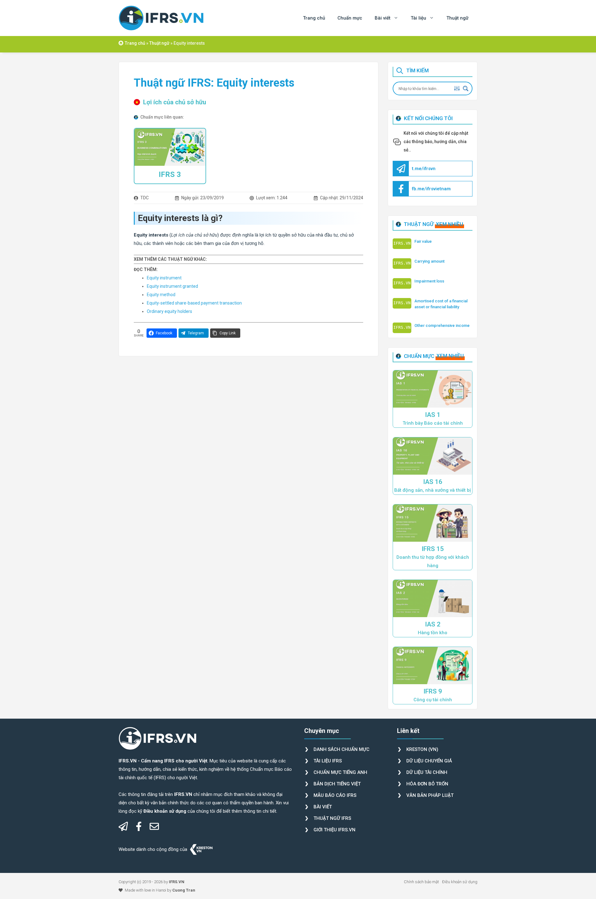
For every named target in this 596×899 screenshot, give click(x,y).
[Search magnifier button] (465, 88)
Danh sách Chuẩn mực (341, 749)
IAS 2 (432, 624)
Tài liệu (418, 18)
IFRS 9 (432, 691)
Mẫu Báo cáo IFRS (335, 795)
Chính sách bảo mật (421, 881)
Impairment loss (429, 281)
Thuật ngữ (457, 18)
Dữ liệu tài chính (426, 772)
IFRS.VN (176, 881)
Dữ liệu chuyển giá (429, 761)
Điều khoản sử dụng (459, 881)
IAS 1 (432, 414)
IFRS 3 (170, 174)
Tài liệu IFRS (328, 761)
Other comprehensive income (442, 325)
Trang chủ (314, 18)
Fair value (423, 241)
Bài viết (383, 18)
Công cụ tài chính (432, 699)
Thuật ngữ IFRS (332, 818)
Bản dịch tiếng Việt (337, 784)
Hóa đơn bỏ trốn (427, 784)
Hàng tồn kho (432, 632)
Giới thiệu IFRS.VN (334, 830)
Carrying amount (429, 261)
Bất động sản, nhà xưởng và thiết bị (432, 490)
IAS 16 (432, 482)
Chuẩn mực (349, 18)
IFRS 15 (433, 549)
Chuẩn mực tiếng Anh (340, 772)
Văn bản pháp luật (430, 795)
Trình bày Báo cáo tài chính (433, 423)
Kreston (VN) (422, 749)
